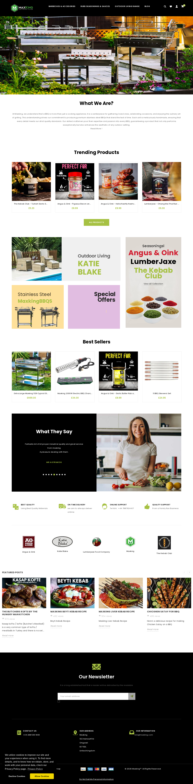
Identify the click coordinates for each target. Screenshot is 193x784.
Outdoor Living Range (127, 6)
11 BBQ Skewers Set (162, 393)
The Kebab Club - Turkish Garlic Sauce (32, 203)
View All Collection (153, 283)
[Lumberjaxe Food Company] (97, 542)
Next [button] (189, 572)
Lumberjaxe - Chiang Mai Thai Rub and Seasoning (168, 203)
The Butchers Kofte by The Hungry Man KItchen (19, 613)
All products (96, 222)
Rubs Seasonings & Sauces (95, 6)
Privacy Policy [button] (35, 769)
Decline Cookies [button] (17, 776)
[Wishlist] (170, 6)
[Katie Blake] (62, 541)
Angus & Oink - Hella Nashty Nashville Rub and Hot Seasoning (130, 203)
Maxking (130, 551)
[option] (24, 610)
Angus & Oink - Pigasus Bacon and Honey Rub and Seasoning (87, 203)
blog (147, 6)
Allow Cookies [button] (42, 776)
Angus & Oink (28, 552)
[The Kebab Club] (164, 542)
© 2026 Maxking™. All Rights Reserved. (143, 768)
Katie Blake (62, 551)
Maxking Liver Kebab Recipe (117, 611)
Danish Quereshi (54, 462)
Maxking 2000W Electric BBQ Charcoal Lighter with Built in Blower (88, 393)
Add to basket (15, 181)
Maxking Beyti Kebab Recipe (68, 611)
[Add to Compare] (15, 169)
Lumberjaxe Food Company (96, 552)
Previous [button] (184, 572)
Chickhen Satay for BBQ (163, 611)
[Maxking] (130, 541)
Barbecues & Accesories (62, 6)
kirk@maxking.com (144, 735)
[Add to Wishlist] (15, 164)
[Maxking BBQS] (96, 55)
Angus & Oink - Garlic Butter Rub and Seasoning (124, 393)
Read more (8, 635)
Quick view (15, 175)
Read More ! (96, 128)
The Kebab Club (164, 553)
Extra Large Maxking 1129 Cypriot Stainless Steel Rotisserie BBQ (44, 393)
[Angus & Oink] (29, 542)
